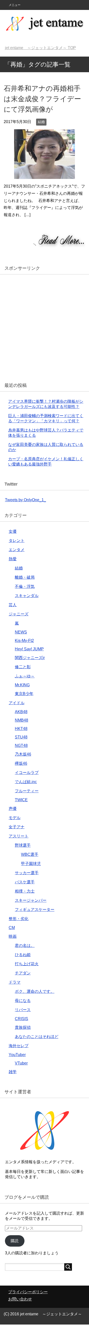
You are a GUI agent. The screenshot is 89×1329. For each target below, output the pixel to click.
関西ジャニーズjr (30, 658)
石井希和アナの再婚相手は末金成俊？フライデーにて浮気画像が (42, 99)
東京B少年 (24, 694)
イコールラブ (27, 772)
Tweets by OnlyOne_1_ (25, 500)
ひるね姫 (23, 955)
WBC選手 (29, 854)
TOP (40, 48)
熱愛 (13, 559)
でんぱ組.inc (26, 782)
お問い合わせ (20, 1299)
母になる (23, 1000)
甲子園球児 (31, 864)
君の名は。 (25, 945)
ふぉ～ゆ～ (25, 676)
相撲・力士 (25, 891)
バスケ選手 (25, 882)
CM (12, 928)
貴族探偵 (23, 1027)
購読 (15, 1241)
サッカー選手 (27, 873)
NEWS (21, 632)
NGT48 (21, 745)
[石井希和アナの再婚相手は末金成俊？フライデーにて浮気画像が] (44, 175)
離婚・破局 (25, 577)
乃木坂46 (23, 754)
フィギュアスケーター (34, 909)
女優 (13, 531)
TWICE (21, 800)
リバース (23, 1010)
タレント (16, 540)
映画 (13, 936)
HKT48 (21, 729)
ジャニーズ (18, 614)
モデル (15, 818)
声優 (13, 808)
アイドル (16, 703)
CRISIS (21, 1019)
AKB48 (21, 712)
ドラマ (15, 982)
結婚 (41, 122)
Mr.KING (22, 685)
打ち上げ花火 (27, 964)
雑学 (13, 1072)
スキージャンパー (30, 900)
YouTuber (17, 1055)
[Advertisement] (44, 326)
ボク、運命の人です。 (34, 991)
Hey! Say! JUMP (29, 649)
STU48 (21, 737)
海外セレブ (18, 1046)
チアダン (23, 973)
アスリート (18, 836)
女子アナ (16, 827)
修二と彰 (23, 667)
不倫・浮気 (25, 586)
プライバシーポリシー (28, 1292)
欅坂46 (21, 763)
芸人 (13, 605)
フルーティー (27, 791)
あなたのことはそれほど (36, 1036)
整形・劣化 (18, 919)
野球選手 (23, 845)
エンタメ (16, 550)
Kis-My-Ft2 (24, 640)
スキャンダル (27, 596)
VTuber (21, 1063)
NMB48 (21, 720)
